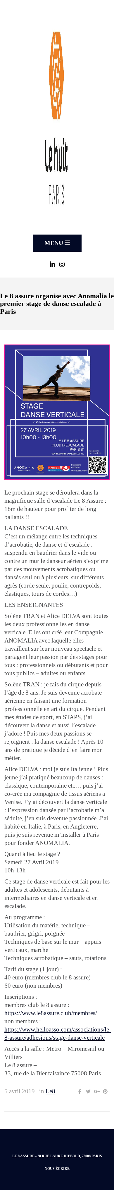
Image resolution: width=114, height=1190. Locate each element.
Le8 (50, 1091)
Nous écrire (57, 1169)
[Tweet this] (88, 1091)
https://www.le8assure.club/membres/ (50, 1013)
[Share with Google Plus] (97, 1091)
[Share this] (80, 1091)
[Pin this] (105, 1091)
